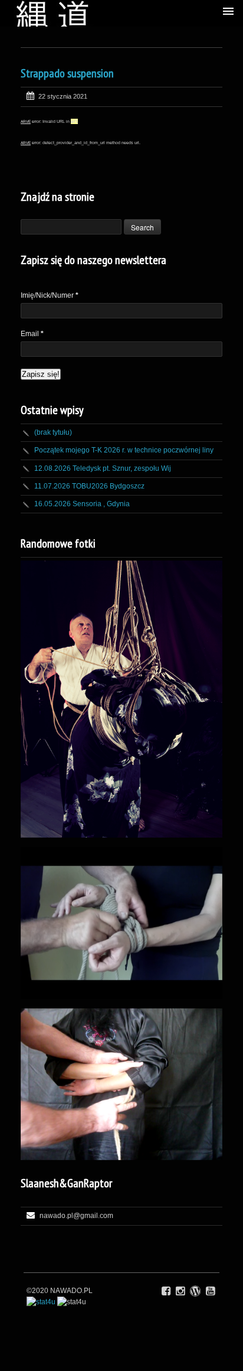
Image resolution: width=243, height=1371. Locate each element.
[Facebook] (166, 1291)
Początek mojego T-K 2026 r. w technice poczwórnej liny (124, 450)
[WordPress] (195, 1291)
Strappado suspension (67, 73)
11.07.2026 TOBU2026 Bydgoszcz (89, 486)
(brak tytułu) (53, 432)
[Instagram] (180, 1291)
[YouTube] (210, 1291)
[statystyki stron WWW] (41, 1302)
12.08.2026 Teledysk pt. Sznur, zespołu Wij (102, 468)
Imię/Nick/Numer (49, 295)
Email (32, 334)
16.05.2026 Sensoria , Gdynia (82, 504)
